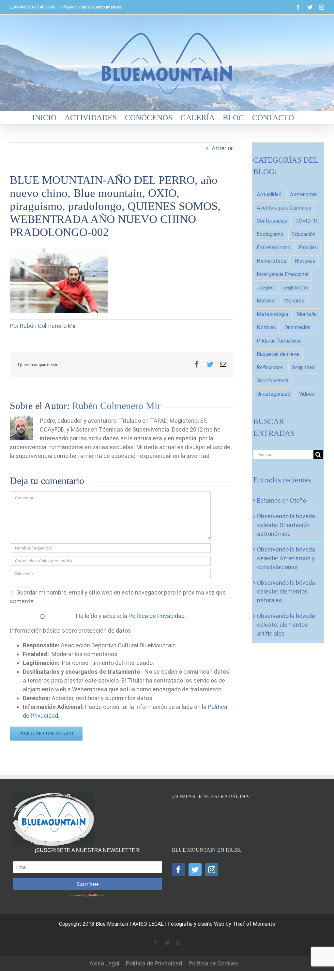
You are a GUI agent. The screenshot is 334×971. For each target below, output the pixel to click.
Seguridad (303, 367)
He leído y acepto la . (130, 615)
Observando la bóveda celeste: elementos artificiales (286, 624)
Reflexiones (270, 367)
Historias (305, 261)
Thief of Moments (254, 924)
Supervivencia (272, 380)
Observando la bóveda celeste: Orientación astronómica (286, 525)
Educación (303, 234)
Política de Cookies (213, 963)
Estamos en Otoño (281, 500)
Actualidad (269, 194)
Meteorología (272, 314)
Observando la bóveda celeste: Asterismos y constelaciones (286, 558)
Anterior (222, 148)
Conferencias (272, 221)
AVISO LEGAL (148, 924)
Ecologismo (270, 234)
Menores (294, 301)
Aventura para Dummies (284, 208)
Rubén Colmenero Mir (48, 325)
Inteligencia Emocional (282, 274)
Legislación (295, 288)
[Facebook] (178, 869)
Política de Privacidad (157, 615)
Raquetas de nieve (278, 354)
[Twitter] (195, 869)
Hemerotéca (271, 261)
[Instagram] (211, 869)
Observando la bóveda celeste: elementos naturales (286, 591)
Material (266, 301)
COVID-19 (307, 221)
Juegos (265, 288)
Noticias (266, 327)
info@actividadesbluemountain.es (90, 7)
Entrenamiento (273, 247)
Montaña (306, 314)
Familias (308, 247)
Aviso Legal (104, 963)
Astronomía (303, 194)
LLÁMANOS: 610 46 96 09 (32, 7)
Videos (306, 394)
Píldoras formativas (279, 341)
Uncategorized (273, 394)
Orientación (297, 327)
